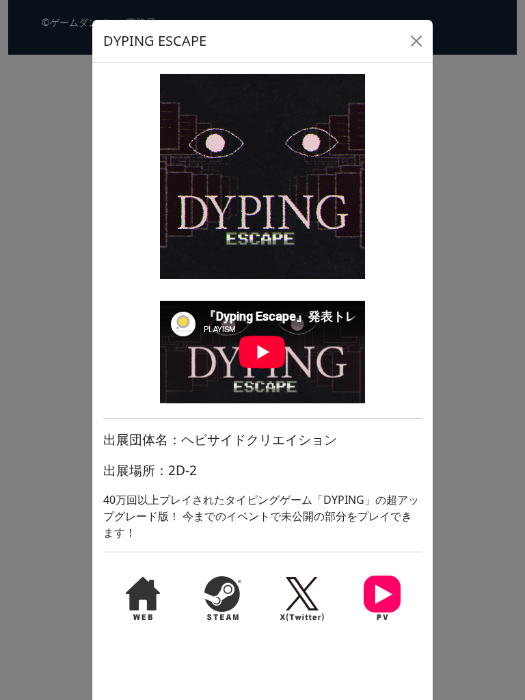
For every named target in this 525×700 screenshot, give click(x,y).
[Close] (416, 41)
